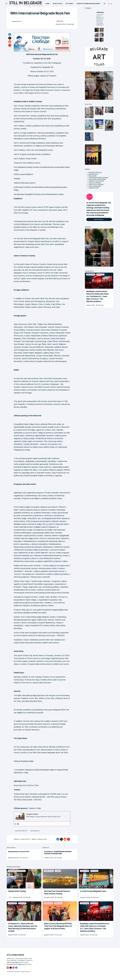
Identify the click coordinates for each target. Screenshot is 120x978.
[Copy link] (10, 45)
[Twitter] (10, 967)
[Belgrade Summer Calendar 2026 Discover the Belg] (102, 30)
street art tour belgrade (95, 184)
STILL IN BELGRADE (15, 955)
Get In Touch (98, 219)
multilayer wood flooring (96, 181)
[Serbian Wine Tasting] (24, 878)
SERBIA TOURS (49, 871)
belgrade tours (93, 174)
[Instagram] (15, 824)
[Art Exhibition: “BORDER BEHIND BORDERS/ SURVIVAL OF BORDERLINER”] (60, 854)
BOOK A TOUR (84, 871)
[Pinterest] (18, 824)
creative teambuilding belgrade (98, 177)
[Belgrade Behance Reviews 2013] (24, 854)
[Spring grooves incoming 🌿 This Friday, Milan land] (102, 35)
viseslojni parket (93, 188)
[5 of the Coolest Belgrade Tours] (96, 878)
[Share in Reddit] (10, 41)
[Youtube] (7, 967)
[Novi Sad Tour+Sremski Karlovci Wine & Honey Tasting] (60, 878)
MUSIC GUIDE (90, 274)
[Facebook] (16, 967)
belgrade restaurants (95, 172)
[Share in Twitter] (10, 38)
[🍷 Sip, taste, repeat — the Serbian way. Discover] (97, 30)
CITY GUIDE (94, 871)
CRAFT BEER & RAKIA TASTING (17, 871)
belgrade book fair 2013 (21, 830)
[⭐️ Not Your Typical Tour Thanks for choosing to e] (97, 35)
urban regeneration (94, 186)
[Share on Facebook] (10, 34)
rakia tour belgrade (94, 182)
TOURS (58, 871)
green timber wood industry (97, 179)
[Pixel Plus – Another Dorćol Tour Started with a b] (97, 40)
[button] (7, 3)
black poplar (92, 176)
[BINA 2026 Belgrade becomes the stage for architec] (102, 40)
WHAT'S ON (60, 21)
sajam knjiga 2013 (35, 830)
